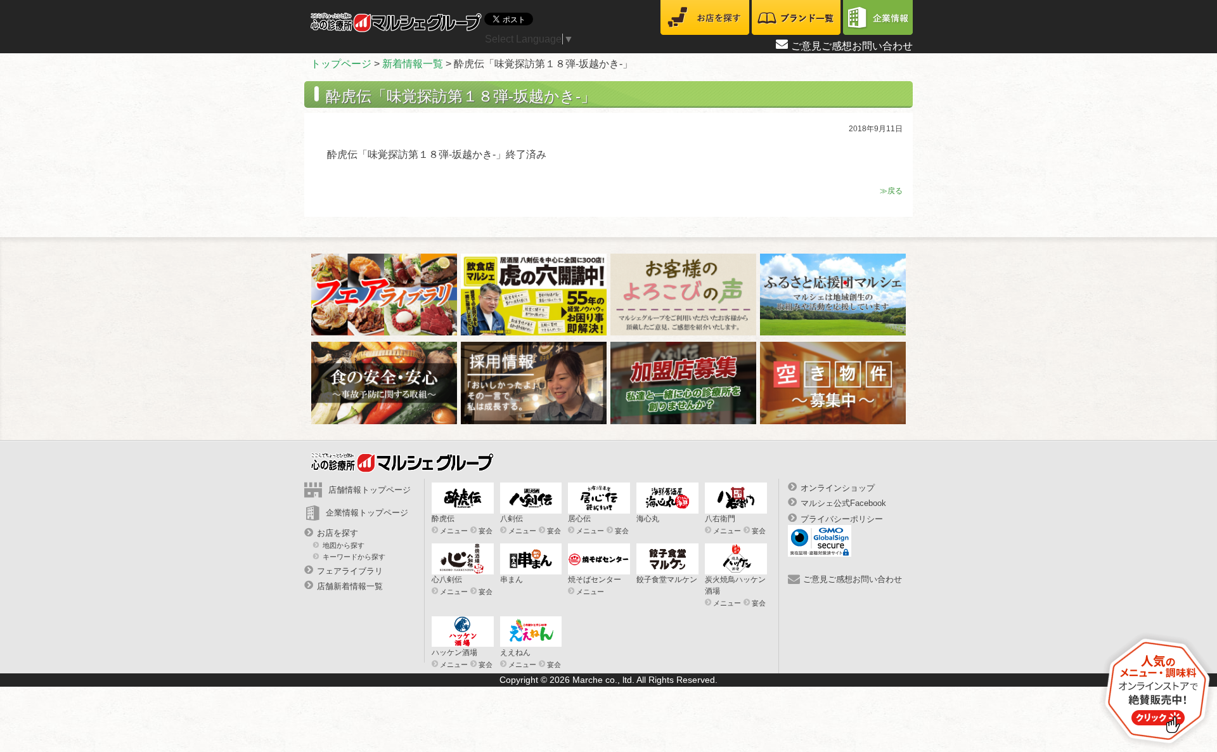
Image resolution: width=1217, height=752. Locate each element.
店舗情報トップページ (369, 490)
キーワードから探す (354, 556)
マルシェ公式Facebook (843, 503)
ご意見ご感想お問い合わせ (852, 46)
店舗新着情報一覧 (350, 586)
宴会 (486, 531)
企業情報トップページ (367, 512)
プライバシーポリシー (842, 518)
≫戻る (891, 190)
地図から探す (343, 545)
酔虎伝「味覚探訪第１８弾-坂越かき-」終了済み (436, 154)
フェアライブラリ (350, 571)
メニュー (454, 531)
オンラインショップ (838, 488)
